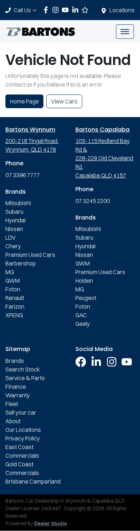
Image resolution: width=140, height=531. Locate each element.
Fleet (11, 403)
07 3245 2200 (92, 200)
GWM (12, 280)
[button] (125, 31)
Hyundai (15, 220)
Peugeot (85, 297)
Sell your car (20, 412)
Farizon (14, 306)
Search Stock (22, 369)
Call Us (22, 10)
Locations (122, 10)
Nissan (14, 228)
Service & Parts (25, 378)
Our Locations (23, 429)
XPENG (14, 315)
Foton (12, 289)
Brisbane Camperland (33, 481)
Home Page (24, 101)
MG (9, 272)
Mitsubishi (18, 203)
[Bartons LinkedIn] (76, 9)
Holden (84, 280)
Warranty (17, 395)
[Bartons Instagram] (57, 9)
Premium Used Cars (30, 254)
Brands (14, 360)
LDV (10, 237)
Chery (13, 246)
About (12, 421)
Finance (15, 386)
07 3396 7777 (22, 175)
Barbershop (20, 263)
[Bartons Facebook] (47, 9)
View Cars (64, 101)
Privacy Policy (22, 438)
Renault (14, 297)
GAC (81, 315)
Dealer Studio (50, 523)
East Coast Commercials (22, 451)
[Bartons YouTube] (66, 9)
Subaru (14, 211)
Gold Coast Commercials (22, 468)
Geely (82, 323)
